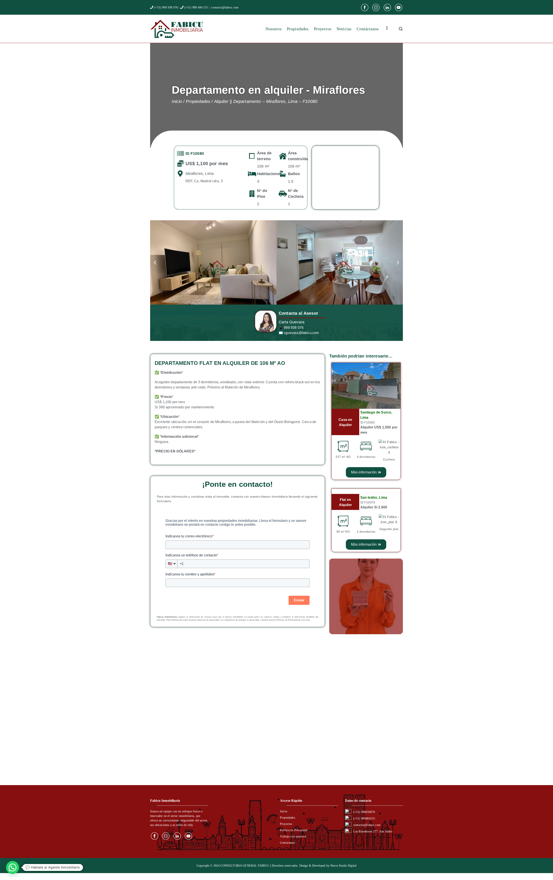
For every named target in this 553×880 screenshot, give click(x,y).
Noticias (344, 28)
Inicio (283, 811)
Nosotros (273, 28)
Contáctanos (368, 28)
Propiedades (298, 28)
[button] (155, 262)
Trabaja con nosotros (293, 836)
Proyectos (322, 28)
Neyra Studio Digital (343, 865)
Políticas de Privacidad (287, 620)
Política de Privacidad (294, 830)
